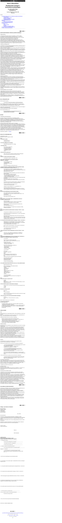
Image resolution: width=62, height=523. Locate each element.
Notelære (5, 25)
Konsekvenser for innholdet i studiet (8, 26)
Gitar (4, 23)
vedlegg (10, 131)
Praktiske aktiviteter (6, 24)
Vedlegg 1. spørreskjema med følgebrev (7, 27)
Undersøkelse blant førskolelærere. (8, 21)
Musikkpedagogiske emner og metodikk (9, 19)
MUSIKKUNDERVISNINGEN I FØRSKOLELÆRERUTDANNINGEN (12, 16)
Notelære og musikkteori (7, 18)
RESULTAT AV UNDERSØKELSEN (7, 22)
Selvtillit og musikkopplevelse (8, 17)
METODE (3, 20)
